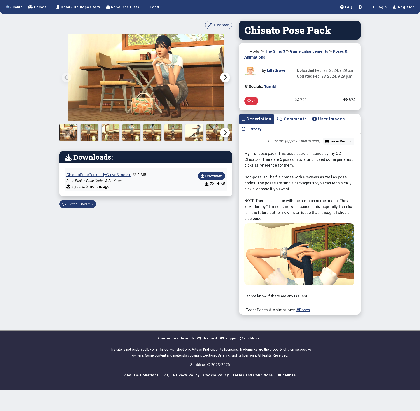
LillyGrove (276, 70)
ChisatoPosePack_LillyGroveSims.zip (98, 174)
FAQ (348, 7)
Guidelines (286, 375)
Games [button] (40, 7)
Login (381, 7)
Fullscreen (220, 25)
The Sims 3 (275, 51)
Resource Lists (124, 7)
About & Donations (141, 375)
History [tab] (253, 128)
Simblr (15, 7)
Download (213, 175)
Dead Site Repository (80, 7)
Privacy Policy (186, 375)
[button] (362, 7)
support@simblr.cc (242, 338)
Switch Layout (78, 204)
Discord (209, 338)
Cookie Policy (216, 375)
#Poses (303, 309)
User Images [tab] (331, 118)
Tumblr (271, 86)
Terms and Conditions (252, 375)
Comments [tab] (294, 118)
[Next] (225, 77)
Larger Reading (340, 141)
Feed (154, 7)
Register (405, 7)
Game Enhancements (309, 51)
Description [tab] (258, 118)
